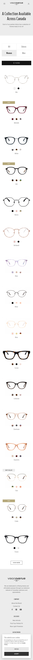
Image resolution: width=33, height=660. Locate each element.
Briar (16, 337)
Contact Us (16, 606)
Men (23, 53)
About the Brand (17, 603)
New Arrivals (16, 620)
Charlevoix (17, 429)
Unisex (23, 46)
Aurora (16, 215)
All (9, 46)
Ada (16, 92)
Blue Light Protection (16, 626)
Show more (16, 562)
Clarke (16, 521)
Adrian (16, 153)
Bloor (16, 307)
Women (9, 53)
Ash (16, 184)
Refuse (16, 649)
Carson (16, 368)
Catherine (16, 398)
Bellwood (16, 245)
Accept (16, 654)
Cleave (16, 552)
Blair (16, 276)
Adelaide (16, 123)
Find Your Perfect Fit (16, 623)
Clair (16, 490)
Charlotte (16, 460)
